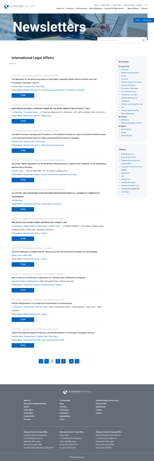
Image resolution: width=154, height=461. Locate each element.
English (139, 5)
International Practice (31, 90)
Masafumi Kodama (19, 281)
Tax (122, 107)
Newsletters (147, 20)
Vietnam (58, 285)
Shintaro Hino (29, 86)
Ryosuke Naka (17, 171)
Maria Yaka (27, 255)
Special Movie (133, 8)
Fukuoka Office (129, 5)
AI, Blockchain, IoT (127, 154)
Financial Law (126, 179)
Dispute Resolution (127, 113)
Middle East (46, 116)
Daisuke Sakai (17, 336)
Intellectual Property (128, 85)
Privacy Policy (101, 403)
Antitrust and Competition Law (132, 104)
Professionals (81, 8)
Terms (62, 419)
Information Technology (75, 90)
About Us (60, 8)
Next (77, 361)
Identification (101, 407)
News (97, 5)
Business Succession (128, 157)
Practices (70, 8)
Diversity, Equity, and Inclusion (107, 400)
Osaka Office (105, 5)
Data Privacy (125, 173)
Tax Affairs (125, 192)
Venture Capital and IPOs (130, 110)
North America (126, 129)
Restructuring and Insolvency (131, 82)
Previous (41, 361)
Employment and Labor (129, 95)
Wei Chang (40, 86)
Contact (144, 8)
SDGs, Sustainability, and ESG (131, 123)
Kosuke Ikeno (17, 86)
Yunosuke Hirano (30, 112)
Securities (124, 79)
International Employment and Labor (63, 174)
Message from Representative (35, 403)
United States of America (51, 204)
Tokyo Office (117, 5)
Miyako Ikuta (29, 226)
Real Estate (125, 120)
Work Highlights (95, 8)
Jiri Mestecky (17, 112)
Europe (44, 174)
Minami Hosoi (54, 226)
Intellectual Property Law (130, 185)
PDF (24, 95)
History (26, 407)
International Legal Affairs (130, 189)
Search (146, 5)
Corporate (124, 69)
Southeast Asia (47, 285)
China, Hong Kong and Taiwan (52, 90)
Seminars (63, 407)
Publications (64, 410)
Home (138, 20)
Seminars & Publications (113, 8)
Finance (124, 76)
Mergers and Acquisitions (130, 73)
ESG (122, 176)
